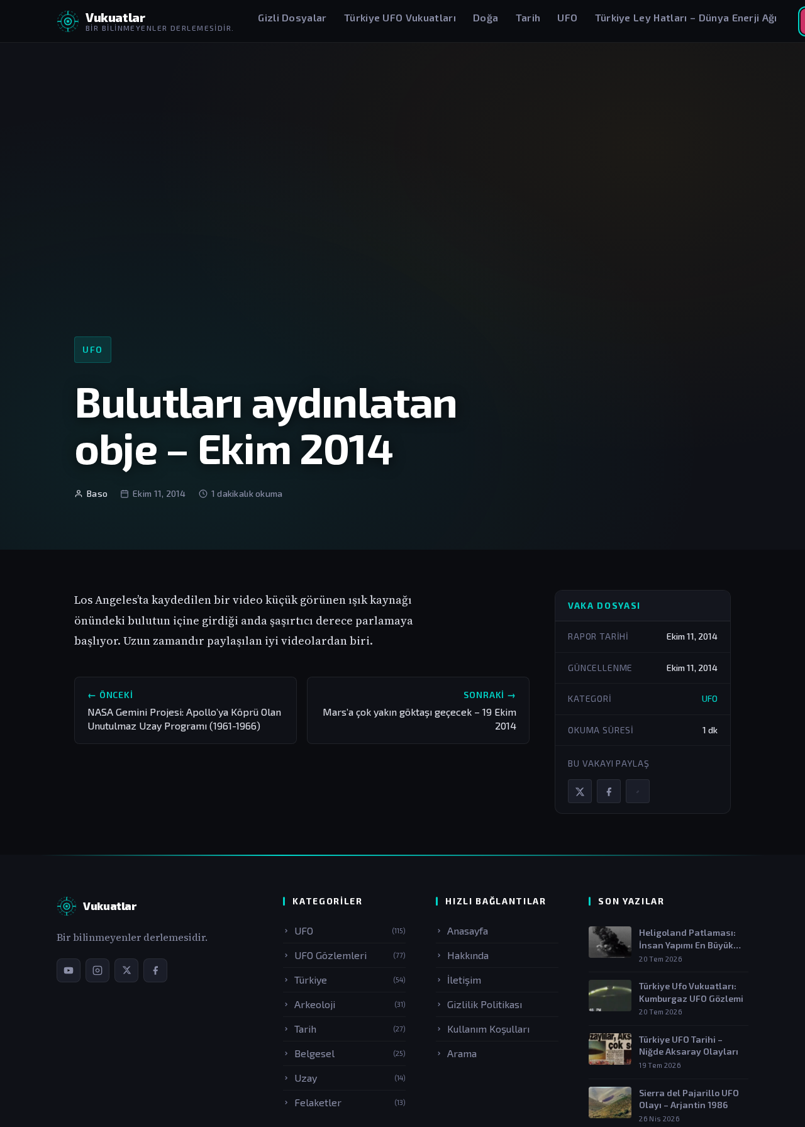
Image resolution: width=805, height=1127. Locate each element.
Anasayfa (467, 930)
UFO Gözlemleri (350, 955)
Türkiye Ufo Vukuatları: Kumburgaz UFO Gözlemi (691, 992)
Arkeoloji (350, 1004)
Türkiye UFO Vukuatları (400, 17)
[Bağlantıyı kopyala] (638, 792)
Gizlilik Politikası (484, 1004)
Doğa (485, 17)
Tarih (528, 17)
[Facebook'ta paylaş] (609, 792)
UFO (567, 17)
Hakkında (468, 955)
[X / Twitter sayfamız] (126, 970)
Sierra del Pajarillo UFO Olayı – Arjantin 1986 (689, 1099)
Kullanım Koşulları (488, 1029)
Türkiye (350, 979)
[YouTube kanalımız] (68, 970)
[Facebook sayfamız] (155, 970)
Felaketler (350, 1102)
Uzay (350, 1078)
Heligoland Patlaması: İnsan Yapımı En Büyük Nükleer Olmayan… (687, 939)
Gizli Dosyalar (292, 17)
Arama (462, 1053)
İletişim (464, 979)
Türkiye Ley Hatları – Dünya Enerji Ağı (686, 17)
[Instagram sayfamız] (97, 970)
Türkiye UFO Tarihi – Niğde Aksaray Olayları (688, 1045)
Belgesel (350, 1053)
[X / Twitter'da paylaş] (580, 792)
